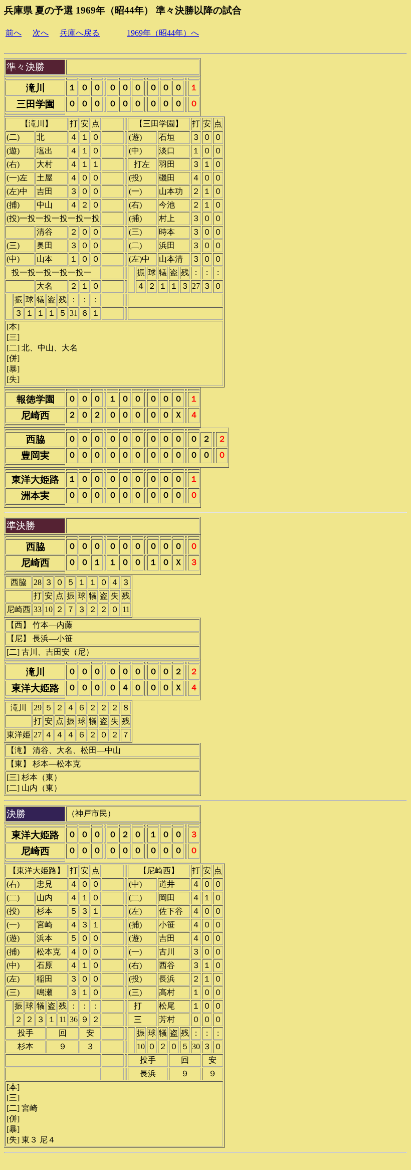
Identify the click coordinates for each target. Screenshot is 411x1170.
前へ (14, 33)
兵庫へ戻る (80, 33)
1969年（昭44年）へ (163, 33)
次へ (41, 33)
